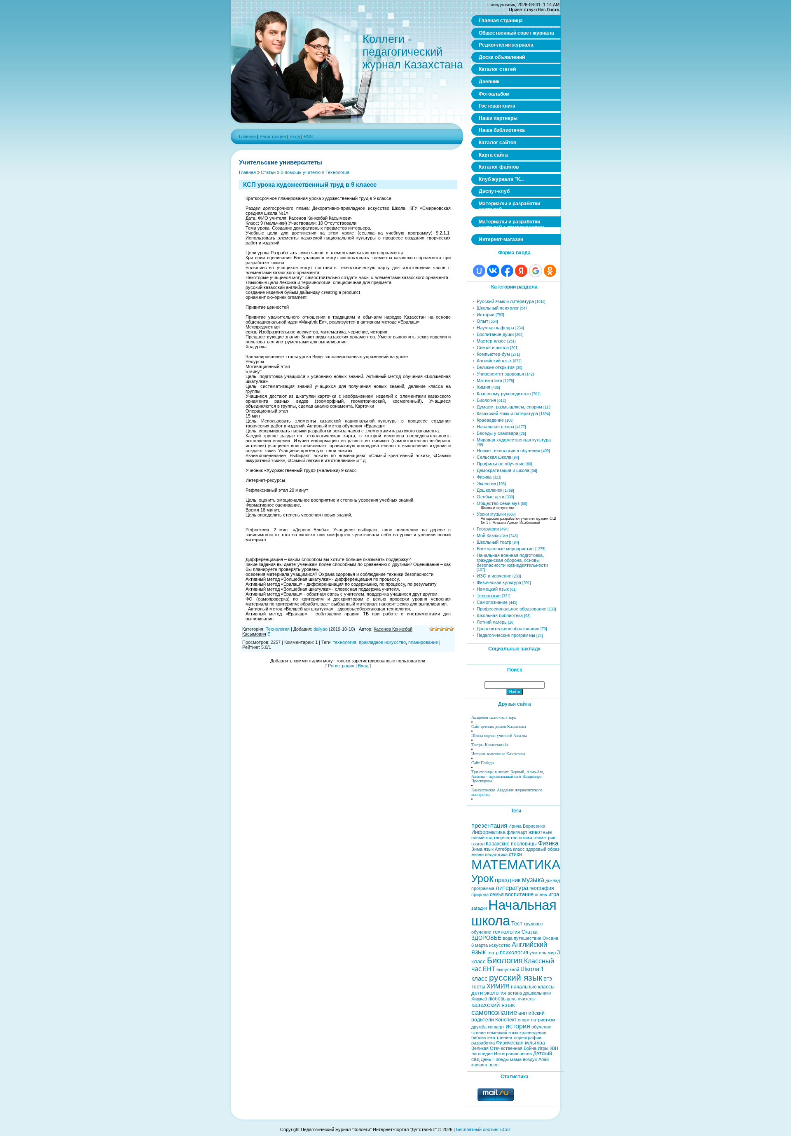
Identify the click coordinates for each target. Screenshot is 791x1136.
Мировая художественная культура (514, 439)
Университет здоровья (500, 373)
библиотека (483, 1037)
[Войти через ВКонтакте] (493, 271)
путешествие (527, 938)
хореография (527, 1037)
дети (477, 993)
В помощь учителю (301, 172)
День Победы (495, 1059)
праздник (508, 880)
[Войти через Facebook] (507, 271)
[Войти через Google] (535, 270)
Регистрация (273, 136)
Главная (247, 136)
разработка (483, 1042)
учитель (537, 952)
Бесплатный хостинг (477, 1129)
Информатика (488, 832)
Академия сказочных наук (493, 717)
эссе (493, 1064)
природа (480, 894)
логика (525, 837)
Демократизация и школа (503, 470)
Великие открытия (496, 367)
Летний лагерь (492, 622)
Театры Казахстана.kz (489, 744)
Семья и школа (493, 347)
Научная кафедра (495, 327)
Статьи (268, 172)
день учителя (521, 998)
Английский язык (494, 360)
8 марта (479, 945)
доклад (552, 880)
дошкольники (537, 992)
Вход (295, 136)
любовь (496, 999)
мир (552, 952)
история (517, 1026)
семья (497, 894)
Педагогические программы (506, 635)
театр (492, 952)
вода (508, 938)
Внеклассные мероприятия (505, 548)
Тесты (478, 987)
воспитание (519, 894)
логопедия (482, 1053)
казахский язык (493, 1005)
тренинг (504, 1037)
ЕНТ (489, 969)
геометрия (544, 837)
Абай (543, 1059)
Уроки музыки (491, 514)
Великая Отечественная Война (503, 1048)
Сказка (530, 932)
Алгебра (503, 849)
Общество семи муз (498, 503)
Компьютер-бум (493, 354)
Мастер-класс (491, 340)
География (488, 528)
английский (531, 1013)
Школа (529, 969)
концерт (496, 1026)
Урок (482, 878)
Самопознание (492, 602)
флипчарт (517, 832)
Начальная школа (495, 426)
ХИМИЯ (498, 986)
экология (495, 993)
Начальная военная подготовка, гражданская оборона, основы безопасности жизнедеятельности (512, 560)
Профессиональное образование (511, 608)
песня (526, 1053)
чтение (478, 1032)
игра (553, 894)
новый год (481, 837)
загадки (479, 908)
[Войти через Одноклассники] (550, 271)
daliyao (321, 629)
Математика (489, 380)
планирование (423, 642)
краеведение (533, 1032)
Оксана (550, 938)
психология (514, 952)
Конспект (506, 1020)
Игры (543, 1048)
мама (516, 1059)
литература (512, 888)
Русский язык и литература (505, 301)
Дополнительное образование (508, 628)
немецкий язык (502, 1032)
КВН (554, 1048)
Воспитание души (495, 334)
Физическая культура (499, 582)
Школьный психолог (498, 307)
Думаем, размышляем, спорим (509, 406)
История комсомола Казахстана (498, 753)
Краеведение (490, 420)
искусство (499, 945)
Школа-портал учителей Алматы (499, 735)
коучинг (479, 1064)
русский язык (515, 978)
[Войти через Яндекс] (521, 271)
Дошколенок (489, 490)
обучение (541, 1026)
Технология (337, 172)
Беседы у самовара (497, 433)
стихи (515, 854)
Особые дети (490, 496)
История (485, 314)
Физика (484, 476)
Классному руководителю (504, 393)
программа (482, 888)
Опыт (482, 321)
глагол (477, 843)
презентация (489, 825)
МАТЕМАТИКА (515, 864)
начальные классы (533, 987)
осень (541, 894)
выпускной (507, 969)
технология (344, 642)
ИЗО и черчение (494, 575)
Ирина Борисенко (526, 826)
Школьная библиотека (500, 615)
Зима (476, 849)
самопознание (494, 1012)
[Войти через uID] (479, 271)
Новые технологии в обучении (508, 450)
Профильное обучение (500, 463)
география (541, 888)
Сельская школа (494, 457)
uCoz (505, 1129)
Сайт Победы (482, 762)
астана (515, 992)
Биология (486, 400)
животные (540, 832)
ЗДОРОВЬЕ (486, 938)
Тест (516, 923)
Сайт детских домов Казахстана (498, 726)
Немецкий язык (493, 589)
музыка (533, 879)
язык (489, 849)
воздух (530, 1059)
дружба (479, 1026)
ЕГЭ (547, 978)
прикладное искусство (382, 642)
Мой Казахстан (492, 535)
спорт (524, 1019)
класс (519, 849)
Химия (483, 387)
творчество (505, 837)
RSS (308, 136)
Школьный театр (494, 542)
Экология (486, 483)
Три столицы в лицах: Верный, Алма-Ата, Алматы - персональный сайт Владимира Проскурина (507, 776)
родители (482, 1020)
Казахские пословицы (511, 844)
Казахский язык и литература (507, 413)
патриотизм (543, 1019)
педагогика (496, 854)
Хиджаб (479, 998)
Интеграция (506, 1053)
